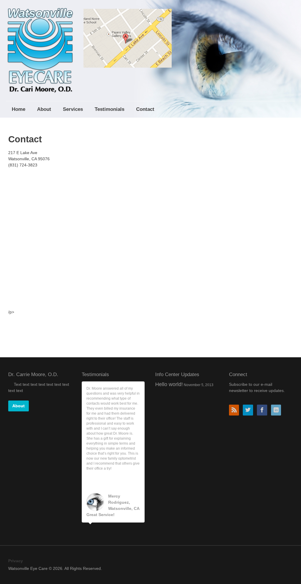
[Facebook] (263, 410)
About (44, 109)
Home (18, 109)
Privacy (15, 560)
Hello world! (169, 384)
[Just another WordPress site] (40, 47)
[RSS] (235, 410)
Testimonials (109, 109)
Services (73, 109)
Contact (145, 109)
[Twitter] (249, 410)
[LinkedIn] (277, 410)
